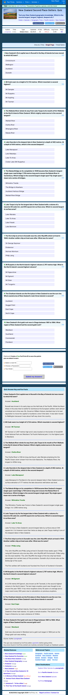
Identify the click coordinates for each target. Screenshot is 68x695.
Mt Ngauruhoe (11, 272)
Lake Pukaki (10, 222)
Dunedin (9, 73)
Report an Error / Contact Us (49, 693)
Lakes (49, 660)
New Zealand (9, 668)
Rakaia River (10, 133)
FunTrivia (45, 681)
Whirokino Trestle (12, 183)
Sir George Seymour (13, 243)
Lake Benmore (11, 227)
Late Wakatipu (11, 154)
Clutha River (10, 125)
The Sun (55, 660)
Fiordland (9, 342)
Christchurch (10, 61)
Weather (55, 655)
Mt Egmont (10, 276)
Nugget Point (10, 305)
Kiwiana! (8, 663)
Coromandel (10, 338)
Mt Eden (9, 280)
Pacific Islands (48, 653)
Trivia (27, 2)
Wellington (9, 65)
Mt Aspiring (10, 98)
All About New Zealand (13, 659)
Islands (37, 658)
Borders (43, 658)
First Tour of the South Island (16, 686)
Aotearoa (8, 666)
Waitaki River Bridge (13, 195)
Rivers (56, 658)
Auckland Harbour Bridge (15, 191)
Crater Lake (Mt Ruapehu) (15, 162)
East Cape (9, 309)
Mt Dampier (10, 89)
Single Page (50, 45)
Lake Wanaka (11, 214)
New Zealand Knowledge (13, 654)
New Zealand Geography (13, 661)
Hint (63, 55)
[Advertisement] (34, 38)
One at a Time (39, 45)
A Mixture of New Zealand (14, 676)
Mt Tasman (10, 102)
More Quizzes (47, 676)
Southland (9, 334)
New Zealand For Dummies (14, 656)
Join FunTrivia (21, 6)
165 (62, 32)
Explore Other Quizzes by (51, 668)
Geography (39, 653)
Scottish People (40, 660)
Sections (19, 2)
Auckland (9, 69)
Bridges (50, 658)
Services (35, 2)
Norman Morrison (12, 251)
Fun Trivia (10, 2)
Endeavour (10, 247)
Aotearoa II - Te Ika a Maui (14, 683)
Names (57, 653)
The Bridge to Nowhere (14, 187)
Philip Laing (10, 255)
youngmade (7, 32)
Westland (9, 330)
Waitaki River (10, 121)
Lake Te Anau (11, 158)
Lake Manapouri (11, 150)
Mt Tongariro (10, 284)
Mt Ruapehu (10, 94)
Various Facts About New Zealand (18, 678)
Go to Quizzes (48, 672)
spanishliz (35, 643)
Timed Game (60, 45)
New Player (55, 1)
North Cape (10, 313)
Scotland (38, 655)
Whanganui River (12, 129)
